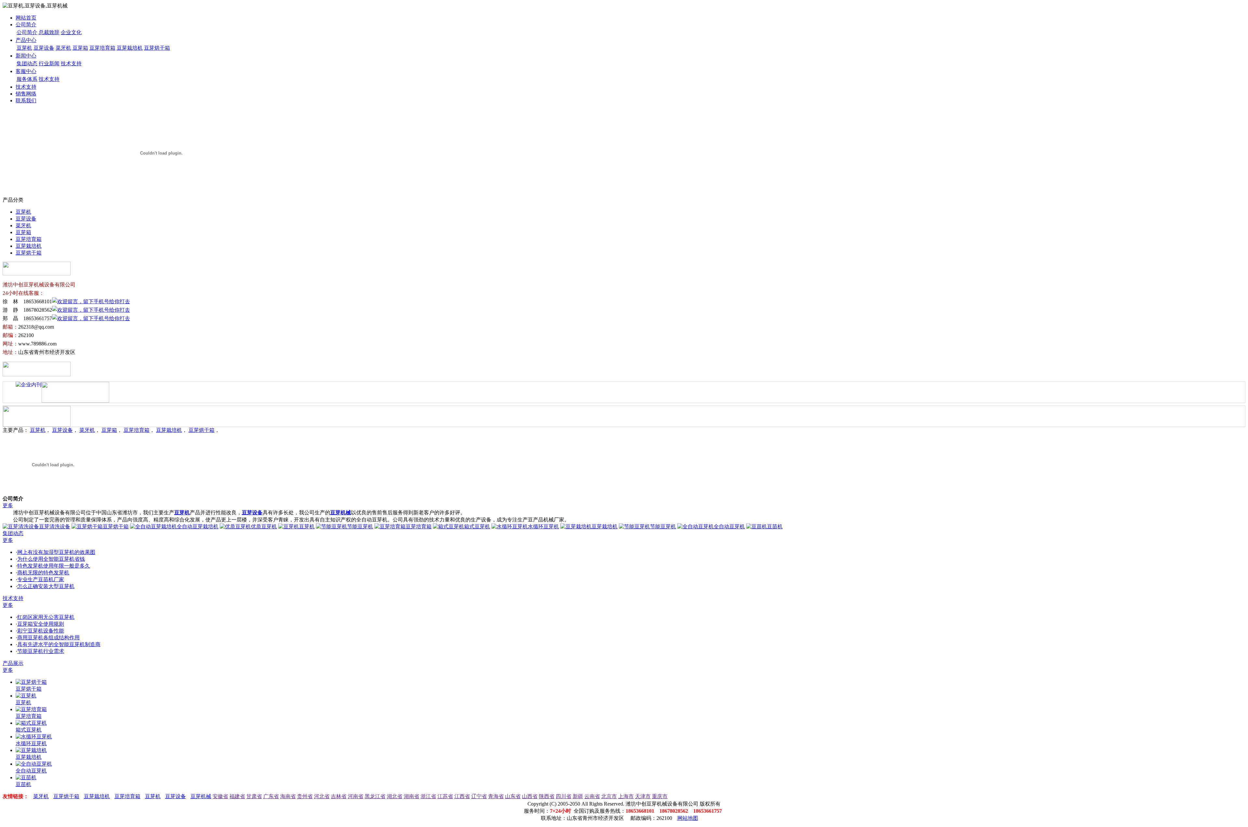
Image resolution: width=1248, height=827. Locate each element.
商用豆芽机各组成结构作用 (48, 637)
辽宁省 (479, 796)
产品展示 (13, 663)
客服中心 (26, 71)
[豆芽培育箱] (31, 709)
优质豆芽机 (264, 526)
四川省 (563, 796)
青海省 (496, 796)
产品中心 (26, 40)
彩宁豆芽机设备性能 (40, 630)
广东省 (271, 796)
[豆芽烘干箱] (31, 682)
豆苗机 (775, 526)
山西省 (530, 796)
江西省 (462, 796)
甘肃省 (254, 796)
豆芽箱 (80, 48)
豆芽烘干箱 (157, 48)
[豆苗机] (26, 777)
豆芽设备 (43, 48)
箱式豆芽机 (477, 526)
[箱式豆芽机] (31, 723)
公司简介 (26, 24)
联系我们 (26, 100)
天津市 (643, 796)
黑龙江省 (375, 796)
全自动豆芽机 (729, 526)
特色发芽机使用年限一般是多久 (53, 566)
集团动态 (27, 63)
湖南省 (411, 796)
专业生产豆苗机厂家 (40, 579)
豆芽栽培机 (130, 48)
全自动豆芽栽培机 (197, 526)
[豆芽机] (26, 695)
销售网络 (26, 93)
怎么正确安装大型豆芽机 (45, 586)
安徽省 (220, 796)
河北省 (322, 796)
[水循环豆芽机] (34, 736)
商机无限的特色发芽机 (43, 572)
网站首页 (26, 17)
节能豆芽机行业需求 (40, 651)
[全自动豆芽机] (34, 764)
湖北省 (394, 796)
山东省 (513, 796)
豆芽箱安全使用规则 (40, 624)
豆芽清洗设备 (54, 526)
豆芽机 (24, 48)
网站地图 (687, 818)
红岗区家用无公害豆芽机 (45, 617)
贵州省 (305, 796)
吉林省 (338, 796)
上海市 (626, 796)
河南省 (355, 796)
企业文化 (71, 32)
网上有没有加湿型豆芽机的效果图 (56, 552)
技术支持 (71, 63)
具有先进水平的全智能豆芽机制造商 (58, 644)
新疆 (578, 796)
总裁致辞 (49, 32)
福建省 (237, 796)
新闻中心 (26, 55)
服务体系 (27, 79)
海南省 (288, 796)
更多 (8, 505)
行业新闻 (49, 63)
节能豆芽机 (360, 526)
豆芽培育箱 (102, 48)
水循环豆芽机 (543, 526)
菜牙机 (63, 48)
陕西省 (546, 796)
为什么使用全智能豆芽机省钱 (51, 559)
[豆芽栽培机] (31, 750)
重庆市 (660, 796)
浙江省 (428, 796)
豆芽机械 (340, 512)
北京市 (609, 796)
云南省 (592, 796)
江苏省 (445, 796)
